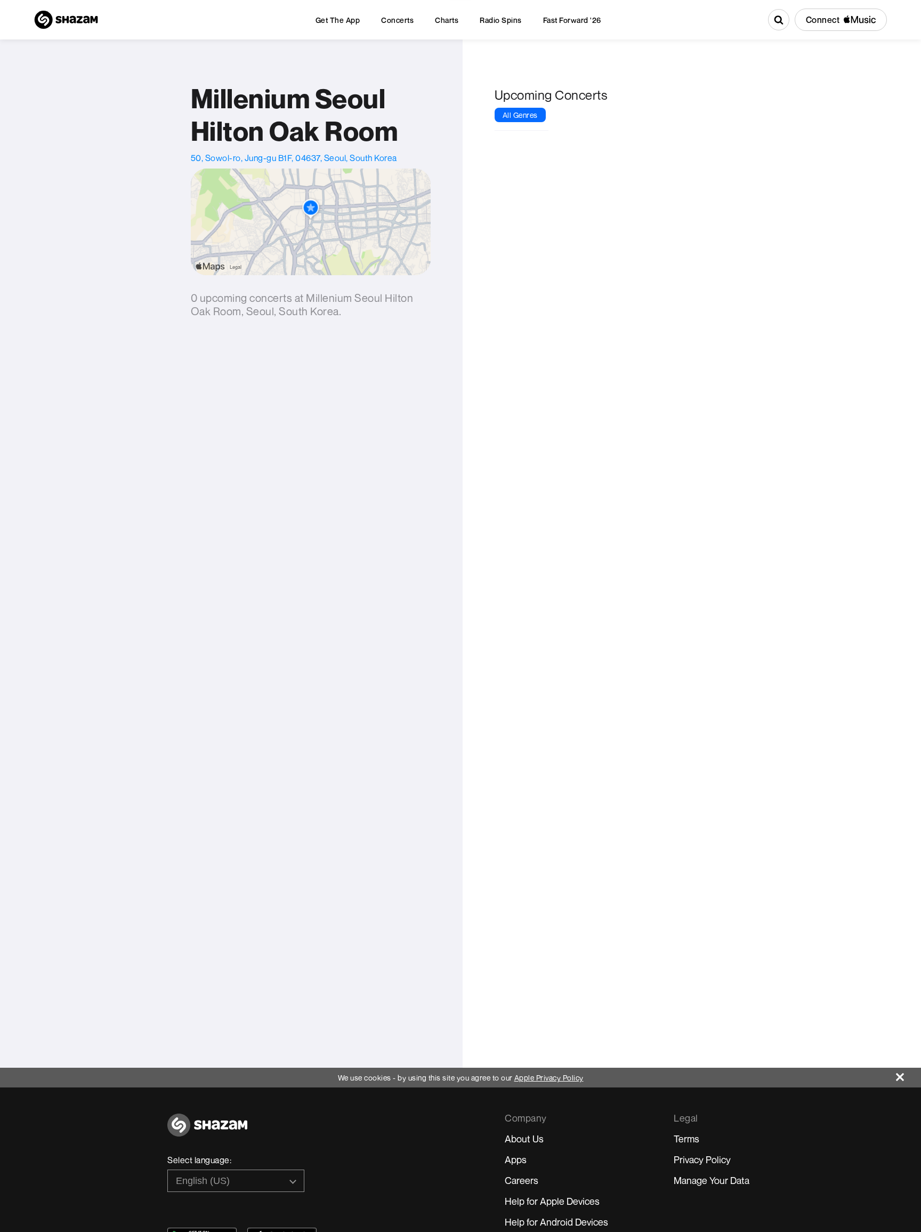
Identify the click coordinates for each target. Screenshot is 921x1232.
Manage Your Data (711, 1180)
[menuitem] (338, 20)
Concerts (397, 20)
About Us (524, 1139)
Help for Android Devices (556, 1222)
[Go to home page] (207, 1131)
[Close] (908, 1074)
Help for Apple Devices (552, 1201)
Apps (516, 1159)
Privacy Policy (702, 1159)
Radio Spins (501, 20)
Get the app (338, 20)
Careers (521, 1180)
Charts (446, 20)
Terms (686, 1139)
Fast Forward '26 (572, 20)
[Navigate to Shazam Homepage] (66, 20)
